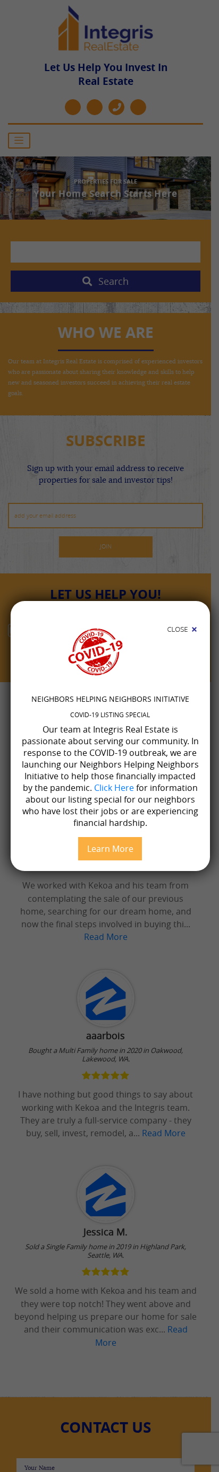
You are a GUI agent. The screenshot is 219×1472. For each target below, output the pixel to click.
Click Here (114, 788)
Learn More (110, 849)
